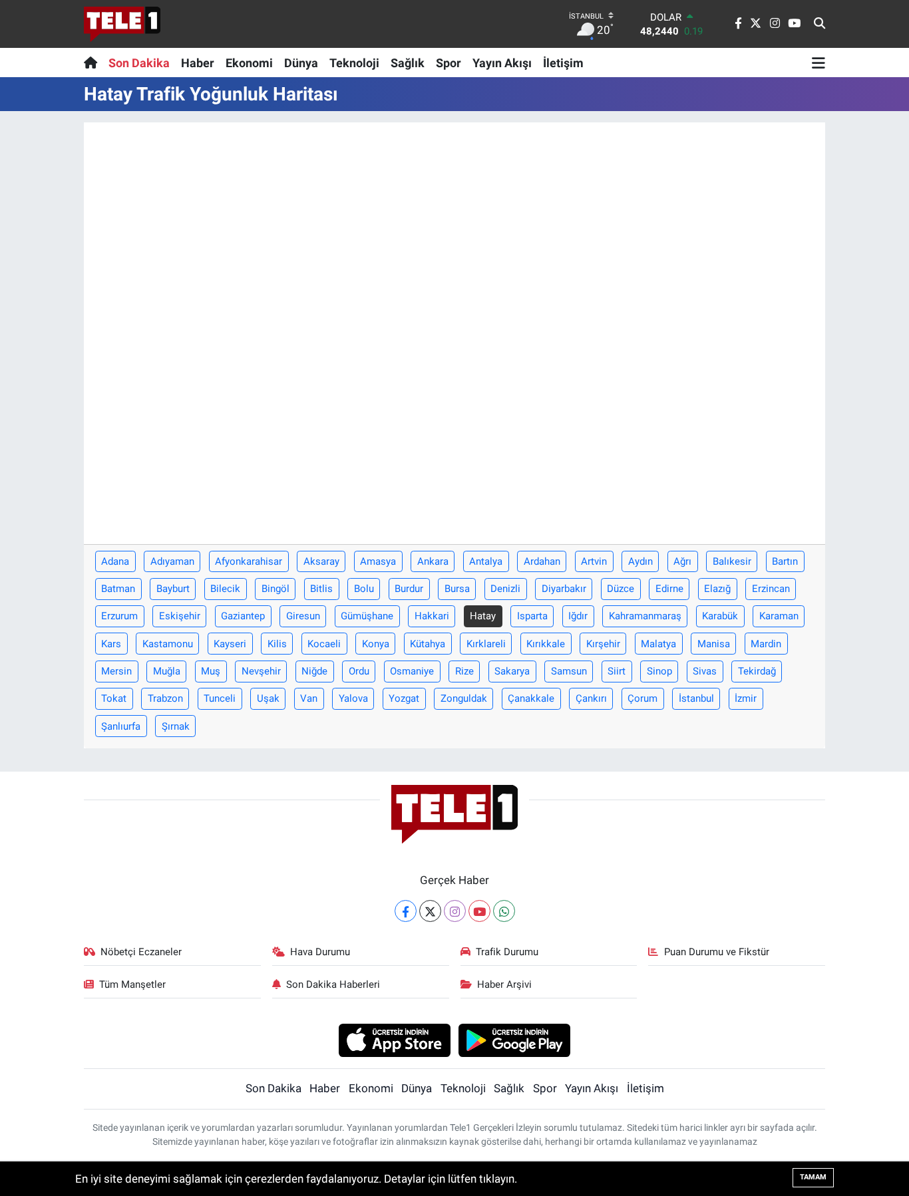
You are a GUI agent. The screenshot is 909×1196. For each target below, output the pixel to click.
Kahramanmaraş (645, 616)
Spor (448, 63)
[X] (430, 911)
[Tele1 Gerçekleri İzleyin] (122, 24)
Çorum (642, 698)
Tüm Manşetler (132, 984)
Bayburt (173, 589)
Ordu (359, 671)
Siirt (617, 671)
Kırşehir (603, 644)
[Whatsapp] (504, 911)
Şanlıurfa (120, 726)
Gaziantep (243, 616)
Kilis (277, 644)
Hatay (483, 616)
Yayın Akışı (502, 63)
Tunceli (220, 698)
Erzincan (771, 589)
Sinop (659, 671)
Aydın (640, 561)
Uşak (268, 698)
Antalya (485, 561)
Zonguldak (464, 698)
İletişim (563, 63)
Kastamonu (167, 644)
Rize (464, 671)
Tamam (813, 1177)
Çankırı (591, 698)
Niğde (314, 671)
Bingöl (275, 589)
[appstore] (394, 1039)
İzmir (746, 698)
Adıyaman (172, 561)
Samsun (569, 671)
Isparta (532, 616)
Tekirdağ (757, 671)
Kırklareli (486, 644)
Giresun (303, 616)
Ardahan (542, 561)
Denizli (505, 589)
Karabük (720, 616)
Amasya (378, 561)
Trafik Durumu (507, 952)
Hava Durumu (320, 952)
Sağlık (408, 63)
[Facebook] (406, 911)
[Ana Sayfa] (93, 62)
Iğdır (578, 616)
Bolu (364, 589)
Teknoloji (354, 63)
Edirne (669, 589)
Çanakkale (531, 698)
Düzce (620, 589)
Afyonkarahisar (248, 561)
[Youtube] (479, 911)
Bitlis (321, 589)
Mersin (116, 671)
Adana (115, 561)
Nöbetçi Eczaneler (141, 952)
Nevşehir (261, 671)
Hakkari (432, 616)
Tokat (113, 698)
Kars (111, 644)
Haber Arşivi (504, 984)
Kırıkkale (545, 644)
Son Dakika (139, 63)
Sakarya (512, 671)
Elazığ (717, 589)
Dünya (301, 63)
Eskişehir (179, 616)
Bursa (457, 589)
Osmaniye (412, 671)
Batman (118, 589)
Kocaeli (324, 644)
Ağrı (682, 561)
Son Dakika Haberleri (333, 984)
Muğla (166, 671)
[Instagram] (455, 911)
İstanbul (696, 698)
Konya (375, 644)
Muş (210, 671)
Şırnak (176, 726)
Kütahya (427, 644)
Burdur (409, 589)
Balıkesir (732, 561)
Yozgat (404, 698)
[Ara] (819, 24)
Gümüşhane (367, 616)
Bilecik (225, 589)
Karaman (779, 616)
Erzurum (119, 616)
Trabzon (165, 698)
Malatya (658, 644)
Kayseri (230, 644)
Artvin (594, 561)
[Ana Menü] (818, 62)
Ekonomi (249, 63)
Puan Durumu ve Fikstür (716, 952)
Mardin (766, 644)
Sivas (705, 671)
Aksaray (321, 561)
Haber (197, 63)
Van (308, 698)
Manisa (713, 644)
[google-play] (515, 1039)
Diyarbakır (564, 589)
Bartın (785, 561)
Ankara (433, 561)
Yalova (353, 698)
